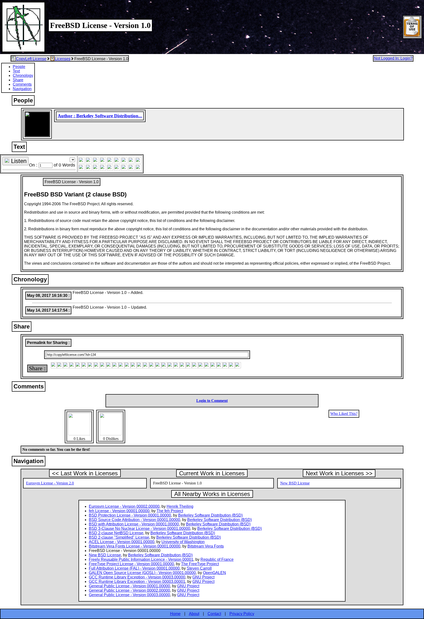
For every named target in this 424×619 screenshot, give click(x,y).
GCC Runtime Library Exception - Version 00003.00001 (137, 581)
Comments (22, 84)
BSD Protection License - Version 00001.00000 (130, 515)
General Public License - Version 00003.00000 (129, 595)
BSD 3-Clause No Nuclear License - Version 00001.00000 (139, 528)
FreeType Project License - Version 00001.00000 (131, 564)
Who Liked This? (344, 414)
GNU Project (203, 577)
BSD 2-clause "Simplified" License (119, 537)
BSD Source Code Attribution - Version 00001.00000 (134, 520)
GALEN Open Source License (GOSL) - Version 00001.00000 (142, 573)
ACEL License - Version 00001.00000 (121, 542)
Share (18, 80)
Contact (214, 614)
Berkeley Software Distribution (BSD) (210, 515)
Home (175, 614)
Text (16, 71)
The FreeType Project (200, 564)
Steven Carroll (199, 568)
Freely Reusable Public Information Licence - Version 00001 (141, 559)
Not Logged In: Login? (393, 58)
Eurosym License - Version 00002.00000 (124, 506)
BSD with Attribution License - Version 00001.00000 (134, 524)
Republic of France (217, 559)
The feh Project (170, 511)
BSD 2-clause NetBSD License (116, 533)
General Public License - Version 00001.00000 (129, 586)
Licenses (62, 59)
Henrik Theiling (180, 506)
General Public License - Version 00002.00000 (129, 590)
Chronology (23, 75)
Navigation (22, 89)
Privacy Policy (241, 614)
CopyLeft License (31, 59)
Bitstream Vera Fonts (205, 546)
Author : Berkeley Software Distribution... (100, 115)
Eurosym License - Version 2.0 (50, 483)
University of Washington (183, 542)
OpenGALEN (214, 573)
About (194, 614)
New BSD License (295, 483)
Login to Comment (212, 401)
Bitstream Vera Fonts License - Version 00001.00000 (134, 546)
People (19, 67)
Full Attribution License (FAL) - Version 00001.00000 (134, 568)
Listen (17, 161)
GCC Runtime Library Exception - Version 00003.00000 (137, 577)
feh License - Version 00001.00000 (119, 511)
